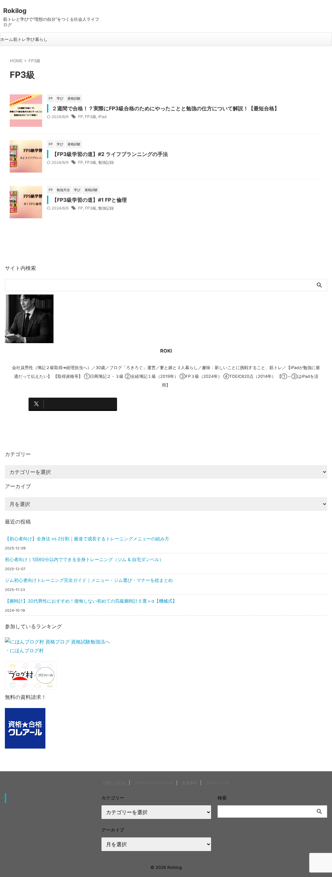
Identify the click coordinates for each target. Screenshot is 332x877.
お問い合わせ (114, 782)
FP (80, 116)
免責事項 (189, 782)
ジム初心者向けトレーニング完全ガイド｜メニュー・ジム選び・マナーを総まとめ (89, 580)
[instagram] (164, 404)
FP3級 (90, 116)
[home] (73, 419)
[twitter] (73, 404)
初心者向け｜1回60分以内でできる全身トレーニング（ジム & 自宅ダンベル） (84, 559)
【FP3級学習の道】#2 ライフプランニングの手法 (110, 154)
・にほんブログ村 (24, 650)
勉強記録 (106, 162)
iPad (102, 116)
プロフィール (217, 782)
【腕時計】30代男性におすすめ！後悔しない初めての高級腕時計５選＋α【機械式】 (91, 601)
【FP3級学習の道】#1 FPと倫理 (89, 200)
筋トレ (19, 39)
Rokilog (15, 11)
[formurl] (256, 404)
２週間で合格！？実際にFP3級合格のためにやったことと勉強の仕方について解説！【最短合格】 (165, 108)
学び (30, 39)
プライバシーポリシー (154, 782)
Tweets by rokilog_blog (244, 837)
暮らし (41, 39)
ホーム (6, 39)
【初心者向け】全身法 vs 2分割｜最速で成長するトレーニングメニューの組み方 (87, 538)
